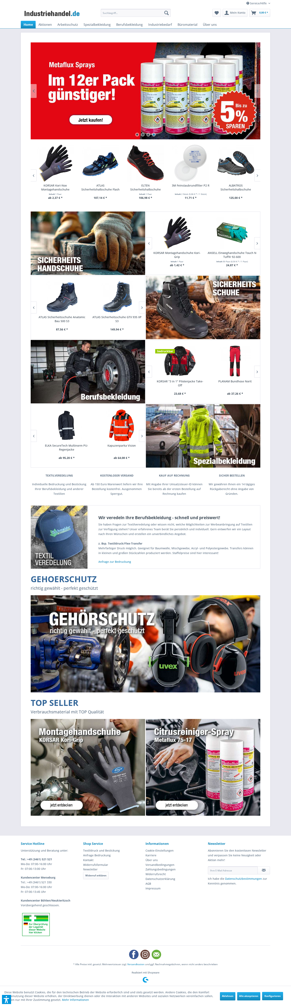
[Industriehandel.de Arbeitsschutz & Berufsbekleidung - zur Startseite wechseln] (52, 14)
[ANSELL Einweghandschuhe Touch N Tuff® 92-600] (230, 233)
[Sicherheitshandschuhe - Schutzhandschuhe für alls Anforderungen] (88, 243)
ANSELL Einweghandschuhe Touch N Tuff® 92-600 (230, 255)
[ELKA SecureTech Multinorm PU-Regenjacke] (60, 425)
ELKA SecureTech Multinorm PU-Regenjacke (60, 447)
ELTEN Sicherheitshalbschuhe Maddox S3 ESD (145, 187)
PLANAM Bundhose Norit (230, 381)
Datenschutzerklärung (160, 879)
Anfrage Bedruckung (97, 855)
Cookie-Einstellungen (160, 850)
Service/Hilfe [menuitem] (258, 3)
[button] (6, 999)
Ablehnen (227, 996)
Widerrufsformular (95, 865)
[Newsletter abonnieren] (264, 870)
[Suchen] (166, 13)
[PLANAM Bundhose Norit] (230, 361)
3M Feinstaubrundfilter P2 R (190, 185)
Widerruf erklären (96, 875)
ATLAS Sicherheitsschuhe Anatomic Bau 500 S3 (60, 319)
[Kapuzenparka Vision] (115, 425)
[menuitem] (136, 13)
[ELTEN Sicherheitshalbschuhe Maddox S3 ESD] (145, 163)
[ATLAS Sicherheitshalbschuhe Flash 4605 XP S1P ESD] (100, 163)
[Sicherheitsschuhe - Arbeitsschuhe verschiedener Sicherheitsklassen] (203, 307)
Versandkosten (136, 964)
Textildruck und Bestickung (101, 850)
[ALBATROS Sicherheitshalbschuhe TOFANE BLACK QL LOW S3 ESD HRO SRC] (235, 163)
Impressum (153, 888)
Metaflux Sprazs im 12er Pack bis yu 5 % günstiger (145, 90)
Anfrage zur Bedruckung (114, 562)
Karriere (151, 855)
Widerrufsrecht (156, 874)
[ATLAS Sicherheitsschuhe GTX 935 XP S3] (115, 297)
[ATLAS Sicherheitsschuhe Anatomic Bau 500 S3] (60, 297)
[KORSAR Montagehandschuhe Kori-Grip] (175, 233)
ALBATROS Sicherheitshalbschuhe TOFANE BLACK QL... (236, 187)
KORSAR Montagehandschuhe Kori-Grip (175, 255)
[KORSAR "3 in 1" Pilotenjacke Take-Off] (175, 361)
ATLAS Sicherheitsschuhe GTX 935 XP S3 (115, 319)
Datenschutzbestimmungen (243, 879)
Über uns (152, 860)
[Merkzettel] (216, 13)
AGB (148, 883)
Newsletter (90, 869)
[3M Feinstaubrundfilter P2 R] (190, 163)
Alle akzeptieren (248, 996)
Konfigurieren (272, 996)
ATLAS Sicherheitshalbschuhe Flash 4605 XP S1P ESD (100, 187)
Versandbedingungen (160, 865)
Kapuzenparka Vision (115, 445)
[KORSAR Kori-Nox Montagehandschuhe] (55, 163)
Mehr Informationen (75, 1000)
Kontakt (88, 860)
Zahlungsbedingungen (161, 869)
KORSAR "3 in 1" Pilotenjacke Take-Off (175, 383)
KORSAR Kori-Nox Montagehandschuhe (55, 187)
